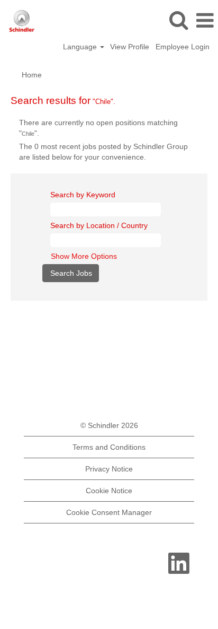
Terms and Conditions (109, 447)
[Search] (178, 19)
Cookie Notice (109, 490)
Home (32, 75)
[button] (205, 20)
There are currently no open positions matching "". (98, 127)
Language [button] (81, 46)
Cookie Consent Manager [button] (109, 512)
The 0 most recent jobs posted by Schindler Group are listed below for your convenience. (103, 151)
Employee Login (183, 46)
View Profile (129, 46)
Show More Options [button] (84, 256)
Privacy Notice (109, 469)
